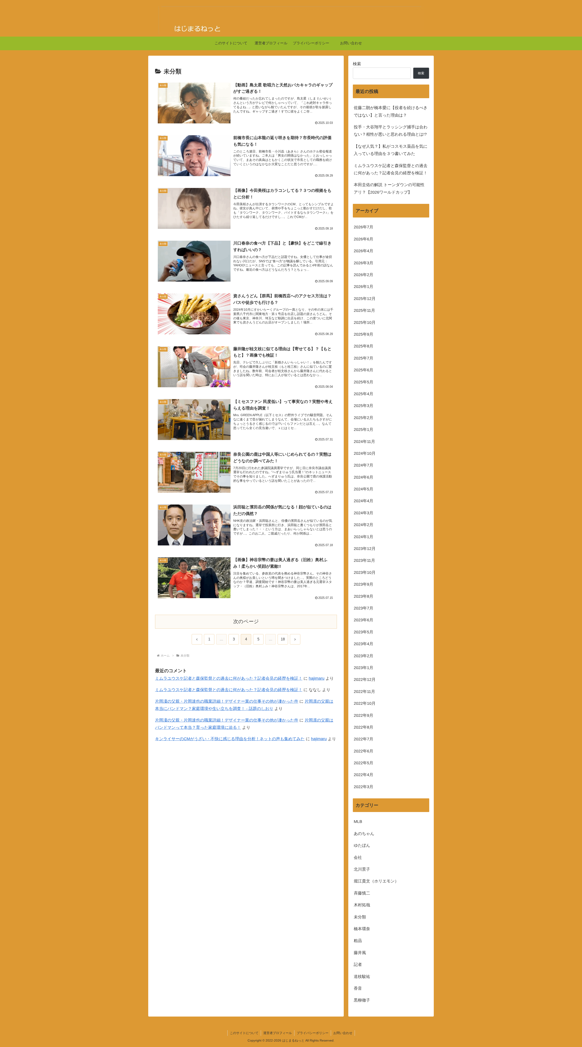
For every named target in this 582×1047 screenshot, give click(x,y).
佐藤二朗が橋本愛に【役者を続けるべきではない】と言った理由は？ (390, 111)
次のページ (246, 621)
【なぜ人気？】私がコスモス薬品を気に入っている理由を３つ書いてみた (390, 150)
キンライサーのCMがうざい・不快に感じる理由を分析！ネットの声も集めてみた (230, 739)
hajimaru (316, 678)
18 (283, 639)
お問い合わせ (342, 1033)
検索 (357, 64)
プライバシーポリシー (313, 1033)
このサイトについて (244, 1033)
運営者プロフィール (277, 1033)
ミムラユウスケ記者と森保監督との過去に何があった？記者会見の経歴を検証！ (228, 678)
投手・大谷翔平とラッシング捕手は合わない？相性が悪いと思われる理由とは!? (390, 131)
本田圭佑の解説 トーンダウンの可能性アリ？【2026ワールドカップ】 (389, 188)
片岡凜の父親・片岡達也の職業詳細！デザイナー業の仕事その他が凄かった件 (226, 701)
